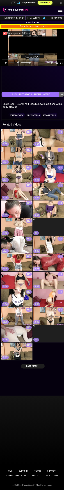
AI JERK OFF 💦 (36, 18)
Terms (37, 471)
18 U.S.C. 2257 (51, 475)
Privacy (51, 471)
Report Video (49, 115)
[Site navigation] (60, 10)
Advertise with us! (16, 475)
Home (9, 471)
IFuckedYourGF (28, 485)
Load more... (32, 366)
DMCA (35, 475)
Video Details (33, 115)
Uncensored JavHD (13, 18)
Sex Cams (56, 18)
